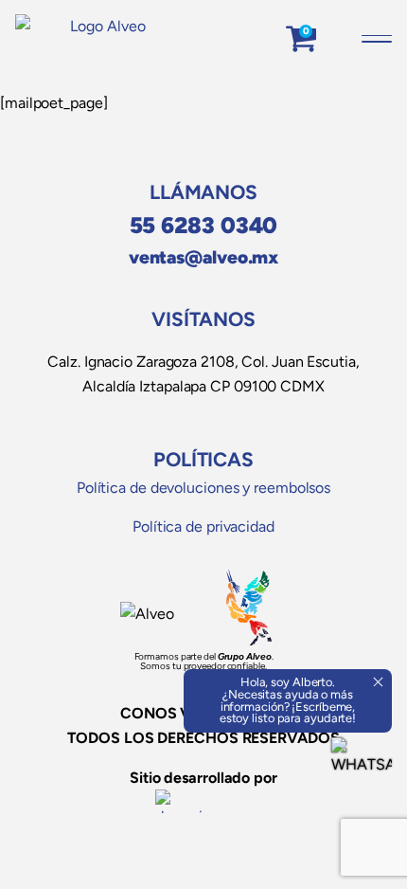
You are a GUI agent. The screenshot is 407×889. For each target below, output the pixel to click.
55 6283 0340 (204, 225)
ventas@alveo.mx (204, 257)
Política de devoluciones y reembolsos (203, 488)
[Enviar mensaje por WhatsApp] (361, 767)
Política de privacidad (203, 526)
